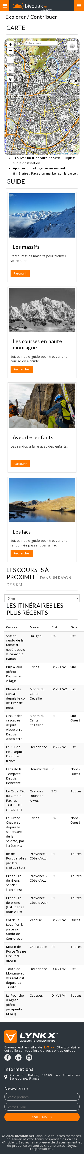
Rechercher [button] (21, 369)
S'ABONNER (42, 1116)
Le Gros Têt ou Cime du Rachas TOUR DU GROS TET (15, 800)
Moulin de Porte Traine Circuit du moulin (16, 953)
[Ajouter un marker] (10, 79)
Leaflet (64, 153)
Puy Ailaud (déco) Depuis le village (14, 674)
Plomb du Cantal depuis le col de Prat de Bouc (16, 698)
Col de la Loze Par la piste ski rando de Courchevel (15, 929)
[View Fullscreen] (10, 60)
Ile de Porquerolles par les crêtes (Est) (16, 861)
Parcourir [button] (20, 273)
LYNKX (49, 1047)
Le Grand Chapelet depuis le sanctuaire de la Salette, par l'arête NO (15, 832)
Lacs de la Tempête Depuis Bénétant (14, 776)
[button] (10, 44)
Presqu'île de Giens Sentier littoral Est (14, 883)
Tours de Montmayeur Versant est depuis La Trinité (16, 978)
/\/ (10, 69)
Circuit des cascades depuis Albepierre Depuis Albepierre (14, 727)
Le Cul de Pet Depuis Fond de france (15, 754)
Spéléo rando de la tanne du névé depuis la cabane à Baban (15, 647)
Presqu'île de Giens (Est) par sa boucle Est (15, 905)
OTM (75, 153)
